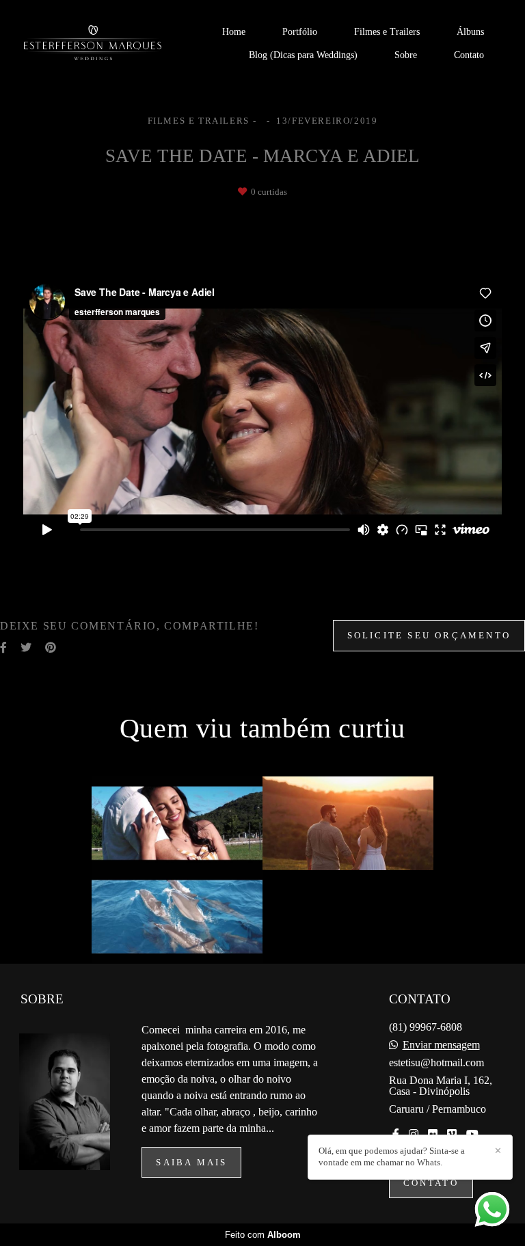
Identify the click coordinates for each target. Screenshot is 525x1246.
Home (233, 32)
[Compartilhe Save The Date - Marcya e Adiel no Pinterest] (50, 647)
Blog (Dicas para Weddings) (303, 55)
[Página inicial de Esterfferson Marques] (106, 44)
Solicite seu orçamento (429, 635)
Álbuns (470, 32)
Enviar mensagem (441, 1045)
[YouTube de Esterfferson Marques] (472, 1134)
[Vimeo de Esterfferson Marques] (452, 1134)
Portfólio (299, 32)
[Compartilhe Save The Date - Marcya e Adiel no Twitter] (26, 647)
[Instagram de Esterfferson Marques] (413, 1134)
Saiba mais (191, 1162)
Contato (469, 55)
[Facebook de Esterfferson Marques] (395, 1134)
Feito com (263, 1235)
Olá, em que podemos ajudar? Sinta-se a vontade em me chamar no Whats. (392, 1156)
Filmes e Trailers (387, 32)
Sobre (405, 55)
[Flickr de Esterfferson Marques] (433, 1134)
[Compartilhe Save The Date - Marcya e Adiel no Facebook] (3, 647)
